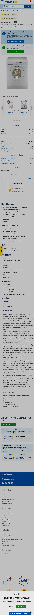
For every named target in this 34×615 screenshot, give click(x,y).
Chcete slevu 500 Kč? (20, 613)
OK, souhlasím (21, 606)
